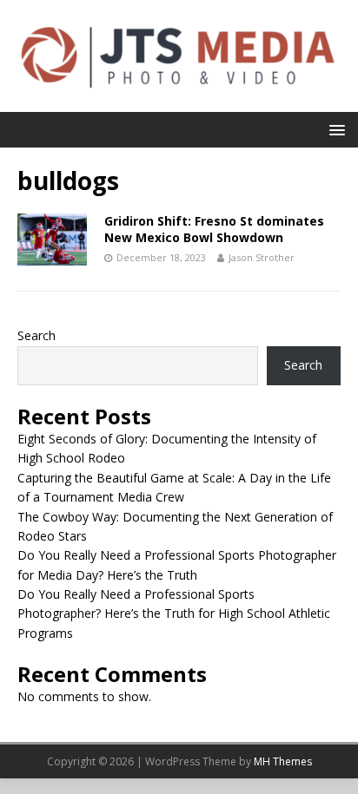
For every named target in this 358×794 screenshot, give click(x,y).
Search (36, 335)
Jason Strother (262, 257)
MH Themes (283, 761)
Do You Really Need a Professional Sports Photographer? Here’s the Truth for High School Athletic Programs (173, 613)
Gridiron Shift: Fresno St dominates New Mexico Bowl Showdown (214, 229)
